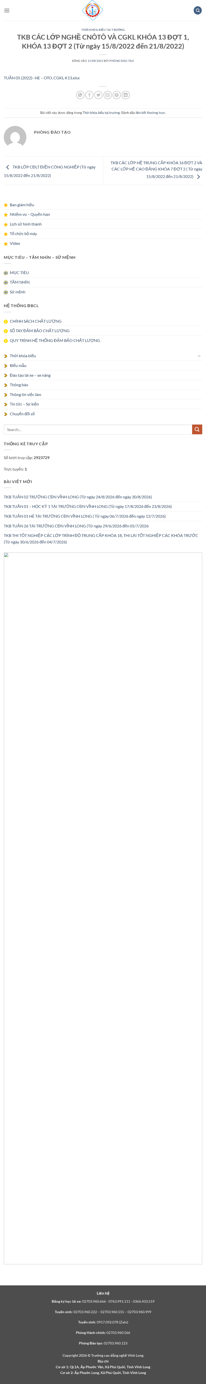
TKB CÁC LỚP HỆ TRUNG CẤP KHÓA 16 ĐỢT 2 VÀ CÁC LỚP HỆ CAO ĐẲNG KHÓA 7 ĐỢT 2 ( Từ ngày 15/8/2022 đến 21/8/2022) (156, 169)
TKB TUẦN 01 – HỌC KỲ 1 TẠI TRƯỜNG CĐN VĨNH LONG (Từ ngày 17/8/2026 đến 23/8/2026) (88, 506)
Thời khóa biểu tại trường (103, 29)
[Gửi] (197, 429)
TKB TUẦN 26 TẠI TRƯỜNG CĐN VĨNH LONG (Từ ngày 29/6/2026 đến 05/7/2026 (76, 525)
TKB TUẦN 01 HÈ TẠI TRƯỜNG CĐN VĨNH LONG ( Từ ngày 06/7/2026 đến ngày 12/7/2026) (85, 516)
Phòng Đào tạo (122, 60)
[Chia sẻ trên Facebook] (89, 95)
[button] (7, 10)
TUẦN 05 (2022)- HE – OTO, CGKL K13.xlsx (42, 77)
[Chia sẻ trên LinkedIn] (126, 95)
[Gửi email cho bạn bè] (108, 95)
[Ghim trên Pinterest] (117, 95)
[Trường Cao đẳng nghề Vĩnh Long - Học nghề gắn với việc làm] (92, 10)
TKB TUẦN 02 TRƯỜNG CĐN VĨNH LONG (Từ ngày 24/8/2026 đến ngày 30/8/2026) (78, 496)
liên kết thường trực (150, 113)
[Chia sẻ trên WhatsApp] (80, 95)
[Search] (198, 10)
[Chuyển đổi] (199, 356)
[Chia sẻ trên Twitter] (98, 95)
